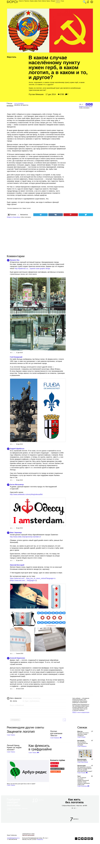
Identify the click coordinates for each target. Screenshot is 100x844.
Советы (58, 1)
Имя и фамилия (15, 698)
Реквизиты (40, 839)
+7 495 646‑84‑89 (12, 839)
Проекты (26, 1)
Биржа (32, 1)
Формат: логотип (26, 208)
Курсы (48, 1)
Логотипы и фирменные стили (14, 208)
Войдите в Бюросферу (85, 106)
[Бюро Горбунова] (12, 2)
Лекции (53, 1)
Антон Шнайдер (19, 103)
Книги (39, 1)
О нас (62, 1)
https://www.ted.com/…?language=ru (23, 580)
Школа (44, 1)
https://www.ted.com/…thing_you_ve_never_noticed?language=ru (32, 578)
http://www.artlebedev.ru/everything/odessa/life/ (26, 494)
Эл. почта (13, 701)
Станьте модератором (82, 712)
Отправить (15, 720)
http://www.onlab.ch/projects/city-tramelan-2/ (25, 537)
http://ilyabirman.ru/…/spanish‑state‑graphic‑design (32, 268)
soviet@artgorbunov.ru (13, 838)
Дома (36, 1)
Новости (21, 1)
